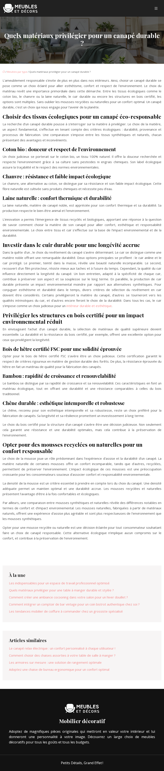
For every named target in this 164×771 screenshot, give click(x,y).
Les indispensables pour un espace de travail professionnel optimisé (59, 583)
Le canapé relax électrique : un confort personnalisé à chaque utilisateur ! (62, 648)
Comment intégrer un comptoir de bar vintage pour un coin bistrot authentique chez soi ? (74, 604)
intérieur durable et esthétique (89, 306)
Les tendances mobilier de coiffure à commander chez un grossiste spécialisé (66, 611)
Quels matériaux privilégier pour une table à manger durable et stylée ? (61, 590)
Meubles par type (17, 71)
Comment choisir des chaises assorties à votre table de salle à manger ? (62, 655)
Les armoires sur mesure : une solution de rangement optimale (55, 662)
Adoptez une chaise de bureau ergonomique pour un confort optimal (59, 669)
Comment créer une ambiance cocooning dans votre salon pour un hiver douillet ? (68, 597)
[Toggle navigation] (156, 8)
